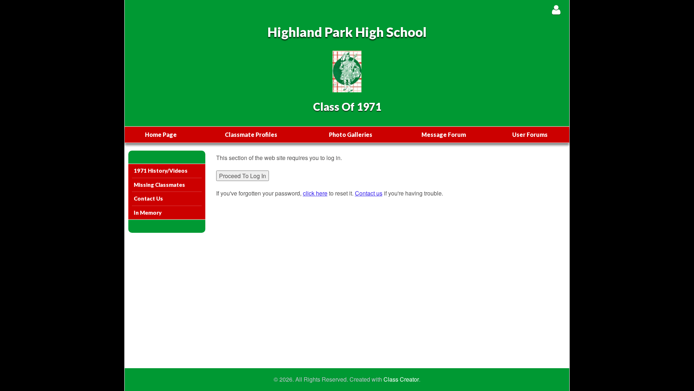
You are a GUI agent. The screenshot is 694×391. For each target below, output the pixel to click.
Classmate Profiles (251, 134)
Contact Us (148, 198)
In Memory (148, 212)
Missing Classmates (159, 184)
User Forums (530, 134)
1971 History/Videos (161, 170)
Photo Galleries (350, 134)
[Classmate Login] (556, 9)
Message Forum (443, 134)
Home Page (161, 134)
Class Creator (401, 379)
